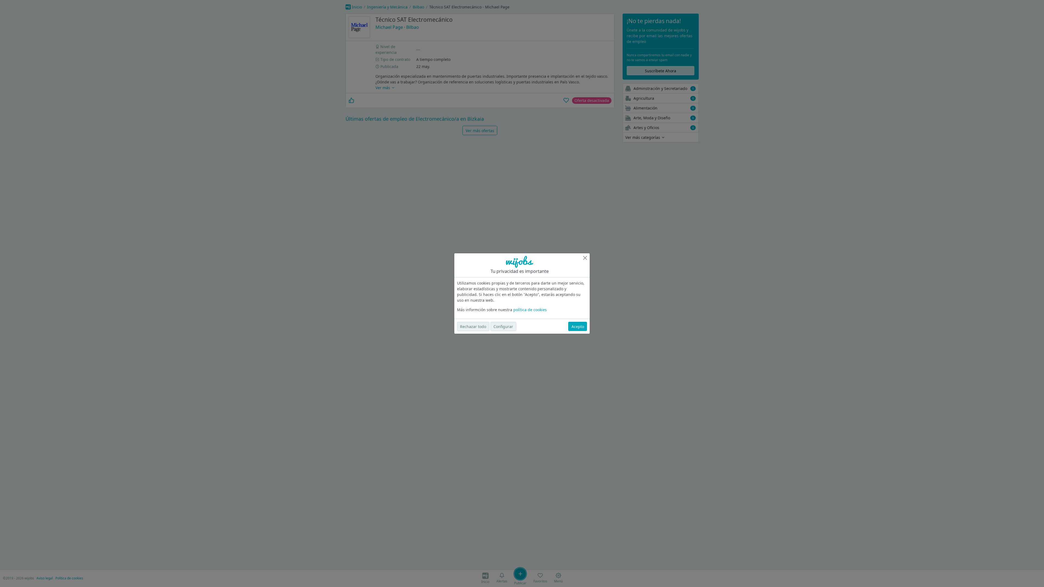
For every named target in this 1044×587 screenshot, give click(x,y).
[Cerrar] (585, 258)
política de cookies (530, 309)
